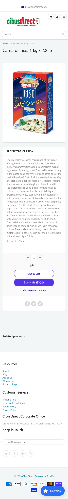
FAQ (4, 374)
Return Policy (9, 406)
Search (5, 371)
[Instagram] (30, 453)
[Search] (63, 34)
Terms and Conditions (13, 403)
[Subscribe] (61, 441)
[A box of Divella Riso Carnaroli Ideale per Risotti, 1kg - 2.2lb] (34, 102)
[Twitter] (6, 453)
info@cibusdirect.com (36, 6)
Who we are (8, 381)
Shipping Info (9, 399)
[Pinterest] (22, 453)
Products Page (9, 384)
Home (5, 43)
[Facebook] (14, 453)
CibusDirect (28, 476)
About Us (7, 377)
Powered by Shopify (44, 476)
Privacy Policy (9, 410)
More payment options (34, 290)
